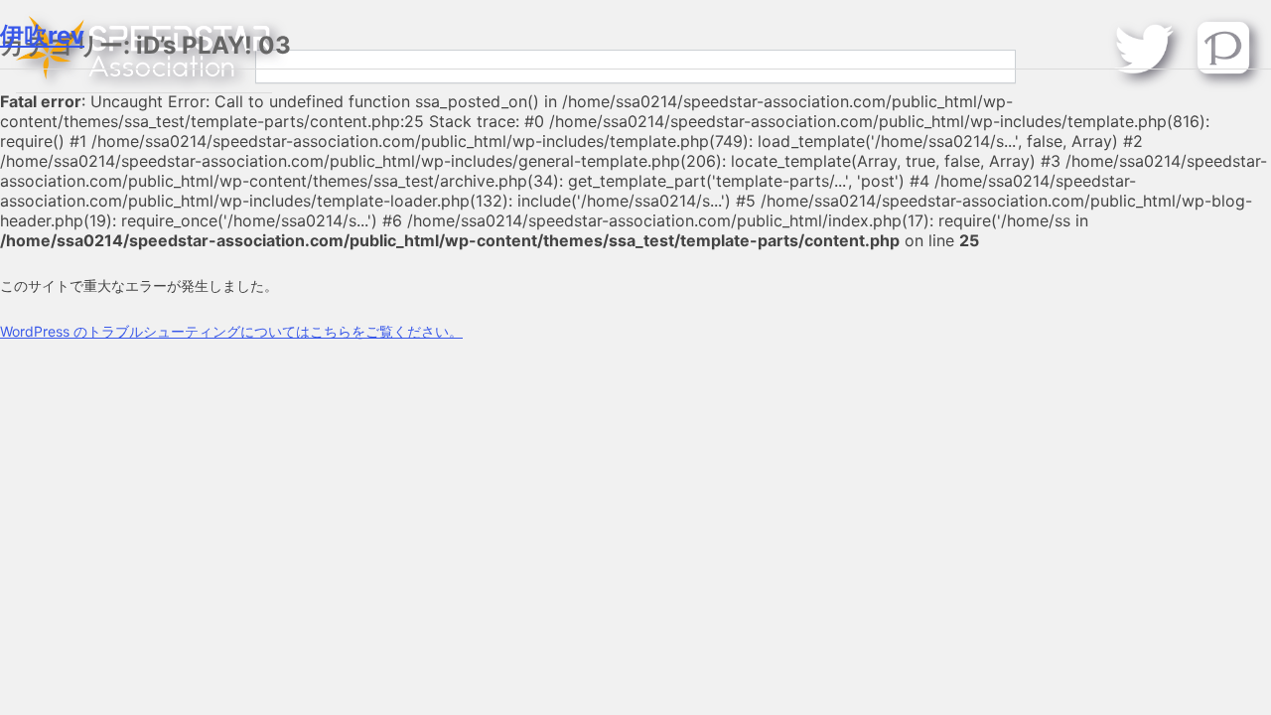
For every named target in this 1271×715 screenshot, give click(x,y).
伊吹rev (42, 35)
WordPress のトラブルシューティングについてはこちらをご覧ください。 (231, 331)
